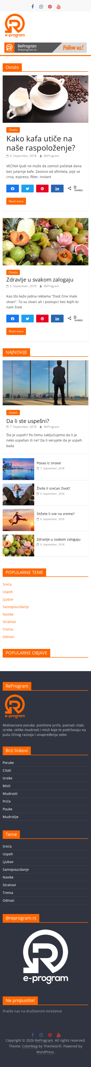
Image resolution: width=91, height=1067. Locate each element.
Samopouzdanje (16, 606)
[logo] (15, 696)
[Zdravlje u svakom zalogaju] (45, 221)
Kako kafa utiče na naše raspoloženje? (40, 143)
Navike (8, 614)
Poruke (8, 762)
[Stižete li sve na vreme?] (18, 511)
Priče (7, 801)
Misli (6, 786)
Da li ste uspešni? (27, 420)
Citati (7, 770)
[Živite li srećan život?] (18, 486)
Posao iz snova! (49, 463)
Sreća (7, 584)
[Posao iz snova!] (18, 460)
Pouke (7, 809)
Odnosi (8, 636)
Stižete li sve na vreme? (55, 513)
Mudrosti (10, 793)
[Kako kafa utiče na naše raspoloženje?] (45, 78)
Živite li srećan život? (53, 488)
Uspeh (13, 412)
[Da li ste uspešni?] (45, 363)
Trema (8, 629)
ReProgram (51, 156)
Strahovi (9, 621)
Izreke (7, 778)
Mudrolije (10, 816)
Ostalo (13, 130)
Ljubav (8, 599)
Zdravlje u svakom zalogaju (40, 279)
